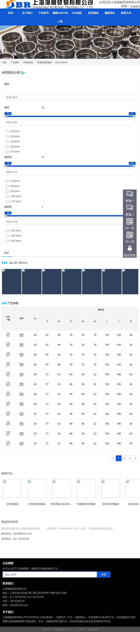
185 (119, 374)
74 (71, 334)
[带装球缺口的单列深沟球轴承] (62, 489)
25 (35, 413)
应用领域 (93, 12)
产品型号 (44, 12)
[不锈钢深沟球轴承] (86, 489)
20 (35, 334)
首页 (10, 12)
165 (119, 334)
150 (107, 374)
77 (47, 374)
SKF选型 (77, 12)
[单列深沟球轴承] (37, 489)
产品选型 (15, 62)
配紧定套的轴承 (44, 62)
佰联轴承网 (93, 629)
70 (83, 334)
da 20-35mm (61, 62)
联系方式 (126, 12)
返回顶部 (130, 255)
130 (107, 334)
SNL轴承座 (28, 62)
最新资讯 (110, 12)
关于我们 (27, 12)
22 (95, 374)
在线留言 (135, 6)
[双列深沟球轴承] (111, 489)
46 (59, 334)
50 (83, 374)
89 (71, 374)
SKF (6, 253)
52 (59, 374)
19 (95, 334)
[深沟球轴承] (12, 489)
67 (47, 334)
